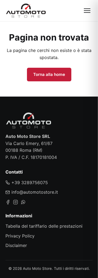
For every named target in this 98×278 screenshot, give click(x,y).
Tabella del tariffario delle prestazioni (43, 226)
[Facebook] (7, 202)
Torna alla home (49, 74)
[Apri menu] (87, 10)
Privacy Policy (20, 236)
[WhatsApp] (23, 202)
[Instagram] (15, 202)
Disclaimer (16, 245)
